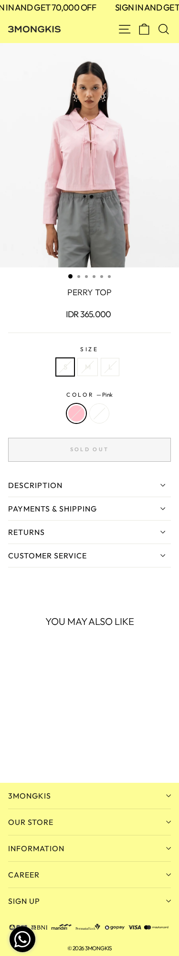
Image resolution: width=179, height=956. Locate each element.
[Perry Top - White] (24, 749)
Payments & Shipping (52, 508)
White (99, 413)
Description (35, 485)
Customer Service (47, 555)
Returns (26, 532)
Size (89, 349)
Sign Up (24, 901)
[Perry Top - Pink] (13, 749)
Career (24, 874)
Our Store (30, 822)
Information (36, 848)
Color (89, 394)
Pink (76, 413)
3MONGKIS (29, 795)
